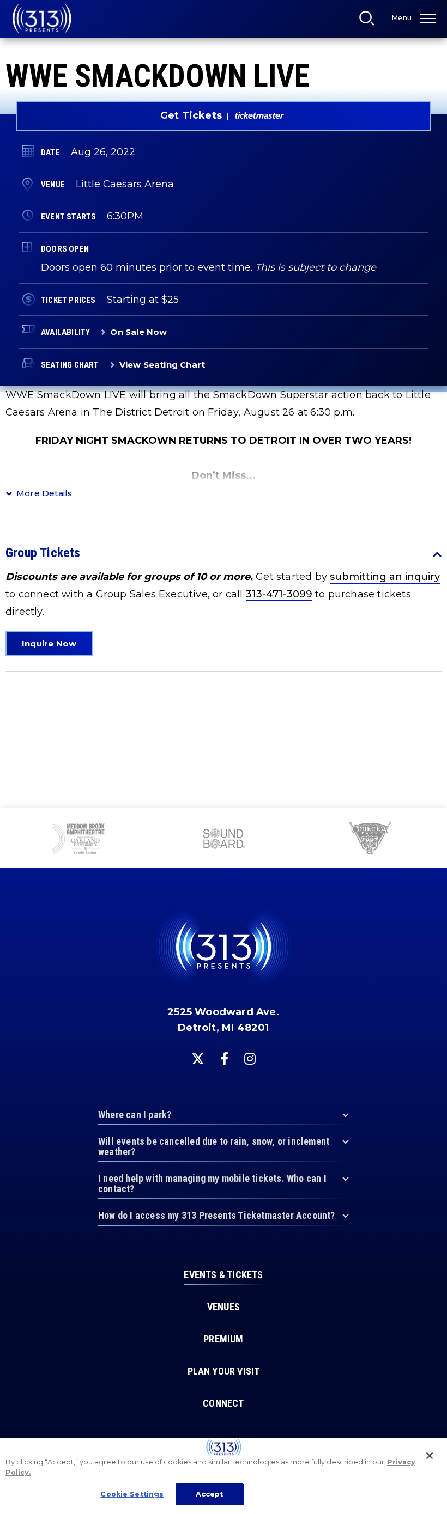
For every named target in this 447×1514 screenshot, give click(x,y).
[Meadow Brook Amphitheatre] (78, 840)
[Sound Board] (223, 840)
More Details (44, 493)
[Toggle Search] (370, 21)
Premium (223, 1339)
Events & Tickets (223, 1274)
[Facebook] (224, 1058)
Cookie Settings (132, 1494)
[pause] (434, 822)
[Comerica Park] (369, 840)
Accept (210, 1494)
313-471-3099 (279, 594)
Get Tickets (191, 115)
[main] (223, 404)
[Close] (430, 1456)
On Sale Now (138, 332)
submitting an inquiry (385, 577)
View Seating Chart (162, 364)
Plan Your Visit (224, 1371)
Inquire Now (49, 643)
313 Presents (42, 18)
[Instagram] (250, 1058)
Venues (223, 1307)
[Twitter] (197, 1058)
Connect (223, 1403)
